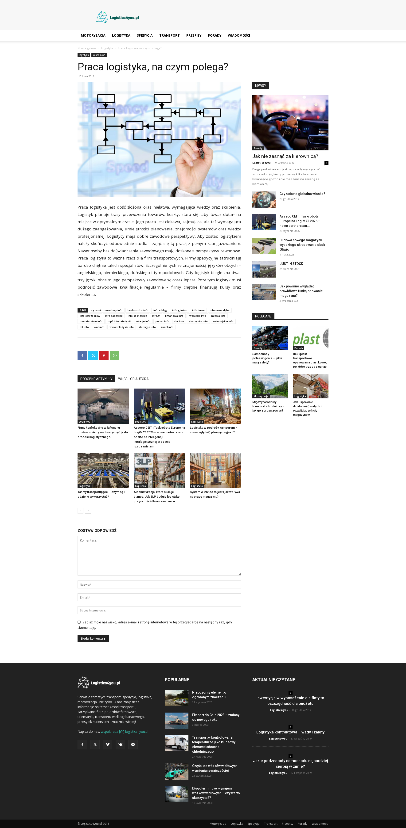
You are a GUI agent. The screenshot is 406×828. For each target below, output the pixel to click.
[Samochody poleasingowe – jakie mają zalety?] (270, 338)
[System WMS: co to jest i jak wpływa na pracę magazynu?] (215, 470)
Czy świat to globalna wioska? (302, 194)
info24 (156, 315)
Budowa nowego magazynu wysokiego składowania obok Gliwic (302, 244)
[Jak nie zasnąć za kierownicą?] (290, 122)
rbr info (179, 321)
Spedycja (145, 35)
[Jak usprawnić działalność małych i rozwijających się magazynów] (311, 386)
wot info (99, 327)
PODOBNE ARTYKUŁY (96, 379)
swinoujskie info (223, 321)
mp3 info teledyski (119, 321)
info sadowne (114, 315)
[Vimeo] (107, 744)
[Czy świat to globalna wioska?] (264, 199)
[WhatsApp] (114, 355)
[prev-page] (80, 511)
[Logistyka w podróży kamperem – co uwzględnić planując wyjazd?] (215, 406)
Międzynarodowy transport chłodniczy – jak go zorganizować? (268, 406)
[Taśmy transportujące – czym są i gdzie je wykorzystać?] (103, 470)
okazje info (143, 321)
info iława (198, 310)
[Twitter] (93, 355)
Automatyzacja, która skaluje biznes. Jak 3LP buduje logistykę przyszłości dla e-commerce (157, 496)
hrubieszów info (138, 310)
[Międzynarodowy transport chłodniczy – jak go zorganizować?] (270, 386)
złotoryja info (147, 327)
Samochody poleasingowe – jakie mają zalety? (267, 358)
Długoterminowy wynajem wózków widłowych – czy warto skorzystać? (216, 793)
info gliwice (179, 310)
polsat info (162, 321)
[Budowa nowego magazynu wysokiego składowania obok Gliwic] (264, 246)
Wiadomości (239, 35)
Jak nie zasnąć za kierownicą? (285, 156)
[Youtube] (133, 744)
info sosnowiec (137, 315)
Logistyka (121, 35)
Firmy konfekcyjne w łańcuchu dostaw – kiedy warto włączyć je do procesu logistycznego (103, 432)
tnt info (84, 327)
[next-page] (88, 511)
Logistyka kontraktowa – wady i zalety (290, 732)
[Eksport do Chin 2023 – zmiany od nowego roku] (176, 721)
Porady (214, 35)
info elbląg (160, 310)
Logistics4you (261, 162)
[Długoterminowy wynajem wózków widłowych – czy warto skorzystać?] (176, 794)
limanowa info (174, 315)
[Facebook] (82, 355)
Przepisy (193, 35)
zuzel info (167, 327)
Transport (169, 35)
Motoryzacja (93, 35)
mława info (218, 315)
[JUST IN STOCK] (264, 269)
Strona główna (87, 48)
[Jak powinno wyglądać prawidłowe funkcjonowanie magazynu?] (264, 292)
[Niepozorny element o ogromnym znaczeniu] (176, 698)
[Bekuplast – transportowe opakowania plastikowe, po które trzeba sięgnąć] (311, 338)
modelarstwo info (91, 321)
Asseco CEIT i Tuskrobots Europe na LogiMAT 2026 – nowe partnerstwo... (300, 221)
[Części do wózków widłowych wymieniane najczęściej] (176, 771)
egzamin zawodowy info (106, 310)
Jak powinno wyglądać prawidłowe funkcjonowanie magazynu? (301, 291)
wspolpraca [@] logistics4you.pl (124, 731)
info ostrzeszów (90, 315)
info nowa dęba (220, 310)
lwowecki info (197, 315)
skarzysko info (198, 321)
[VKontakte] (120, 744)
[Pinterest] (104, 355)
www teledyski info (121, 327)
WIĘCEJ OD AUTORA (133, 379)
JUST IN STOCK (291, 264)
